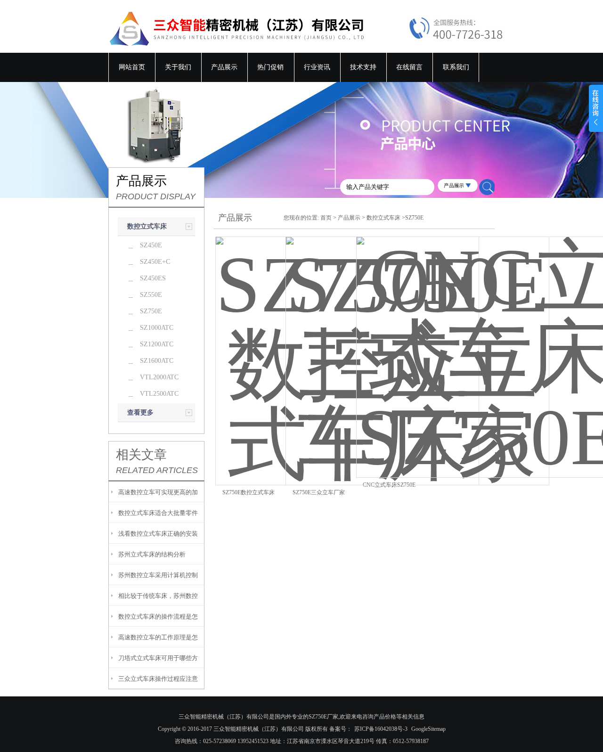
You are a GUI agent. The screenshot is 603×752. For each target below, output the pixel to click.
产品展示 (224, 67)
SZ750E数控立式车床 (248, 492)
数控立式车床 (147, 226)
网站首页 (132, 67)
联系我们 (456, 67)
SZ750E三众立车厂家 (319, 492)
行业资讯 (317, 67)
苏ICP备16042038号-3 (380, 729)
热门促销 (270, 67)
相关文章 (141, 455)
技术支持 (363, 67)
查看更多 (140, 412)
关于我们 (178, 67)
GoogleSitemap (428, 729)
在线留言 (409, 67)
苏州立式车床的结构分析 (152, 554)
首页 (326, 217)
